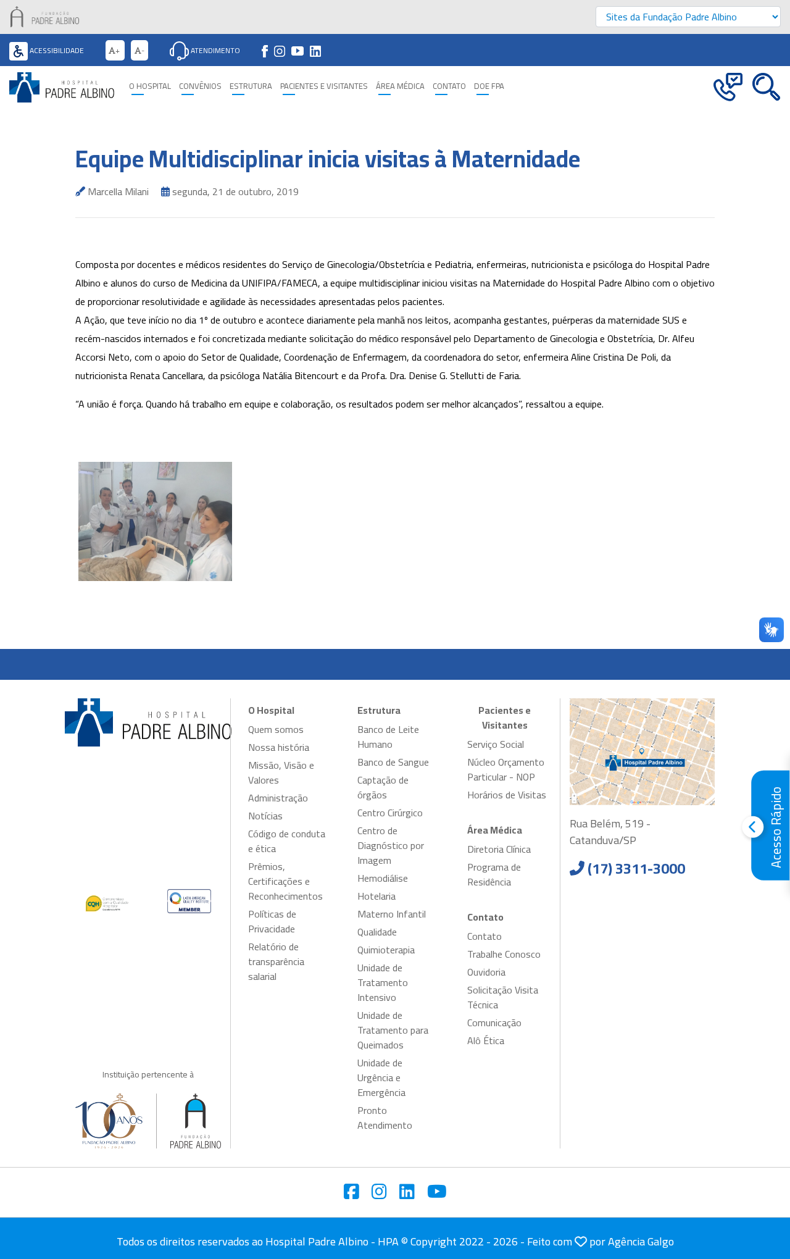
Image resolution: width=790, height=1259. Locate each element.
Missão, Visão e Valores (281, 772)
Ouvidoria (486, 972)
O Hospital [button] (150, 86)
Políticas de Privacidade (272, 921)
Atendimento (214, 50)
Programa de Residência (494, 874)
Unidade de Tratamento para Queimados (392, 1030)
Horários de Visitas (506, 794)
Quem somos (276, 729)
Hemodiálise (382, 878)
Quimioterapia (386, 949)
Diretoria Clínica (499, 849)
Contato (484, 936)
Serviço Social (495, 744)
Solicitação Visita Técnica (502, 997)
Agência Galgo (641, 1241)
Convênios (200, 86)
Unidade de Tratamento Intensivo (382, 982)
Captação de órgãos (383, 787)
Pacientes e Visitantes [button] (324, 86)
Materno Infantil (391, 914)
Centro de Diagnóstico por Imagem (390, 845)
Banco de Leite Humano (388, 736)
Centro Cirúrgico (390, 812)
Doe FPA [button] (489, 86)
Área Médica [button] (400, 86)
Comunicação (494, 1022)
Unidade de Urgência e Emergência (381, 1077)
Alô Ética (485, 1040)
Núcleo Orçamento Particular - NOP (505, 769)
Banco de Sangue (393, 762)
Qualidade (377, 931)
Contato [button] (449, 86)
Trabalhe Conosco (504, 954)
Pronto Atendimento (384, 1117)
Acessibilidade (56, 50)
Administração (278, 797)
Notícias (265, 815)
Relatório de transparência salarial (276, 961)
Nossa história (278, 747)
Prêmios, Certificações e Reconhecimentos (285, 881)
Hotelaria (376, 896)
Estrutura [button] (251, 86)
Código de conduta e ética (286, 841)
